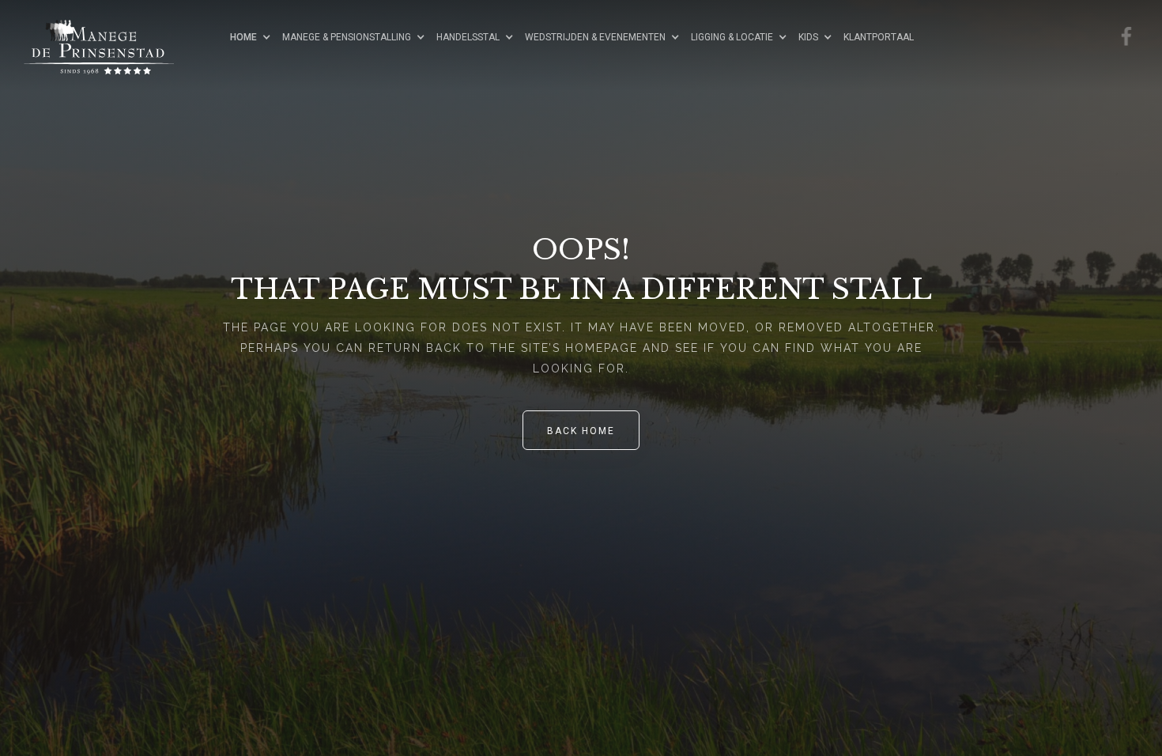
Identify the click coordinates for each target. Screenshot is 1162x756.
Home (243, 37)
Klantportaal (878, 37)
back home (581, 431)
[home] (114, 35)
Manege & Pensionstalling (346, 37)
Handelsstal (468, 37)
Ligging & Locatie (732, 37)
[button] (254, 37)
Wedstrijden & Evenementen (595, 37)
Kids (808, 37)
